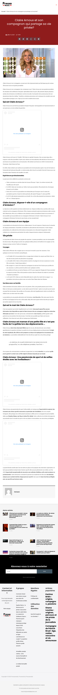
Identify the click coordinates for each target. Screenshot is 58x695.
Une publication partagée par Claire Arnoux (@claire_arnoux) (22, 152)
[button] (19, 39)
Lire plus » (11, 519)
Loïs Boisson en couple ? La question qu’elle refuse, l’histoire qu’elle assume (21, 641)
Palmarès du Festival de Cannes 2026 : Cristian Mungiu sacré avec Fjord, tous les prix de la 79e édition (45, 527)
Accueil (3, 11)
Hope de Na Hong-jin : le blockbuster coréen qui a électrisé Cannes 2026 (16, 541)
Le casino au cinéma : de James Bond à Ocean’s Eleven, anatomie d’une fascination (45, 515)
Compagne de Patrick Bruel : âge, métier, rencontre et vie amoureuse (50, 633)
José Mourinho (37, 297)
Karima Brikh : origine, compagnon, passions (50, 599)
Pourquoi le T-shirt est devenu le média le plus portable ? (45, 552)
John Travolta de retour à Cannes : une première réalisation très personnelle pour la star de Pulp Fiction (44, 542)
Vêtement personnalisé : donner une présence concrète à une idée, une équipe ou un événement (18, 515)
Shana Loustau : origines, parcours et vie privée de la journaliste (51, 615)
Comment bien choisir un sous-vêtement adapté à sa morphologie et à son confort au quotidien (18, 527)
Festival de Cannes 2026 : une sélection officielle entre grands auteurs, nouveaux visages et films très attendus (18, 553)
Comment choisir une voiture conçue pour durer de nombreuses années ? (21, 598)
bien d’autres (38, 313)
